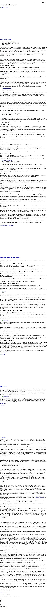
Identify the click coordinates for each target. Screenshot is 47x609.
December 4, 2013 (3, 352)
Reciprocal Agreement (5, 39)
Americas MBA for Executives (39, 497)
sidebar (23, 577)
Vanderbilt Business (3, 1)
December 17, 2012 (3, 592)
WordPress (6, 607)
